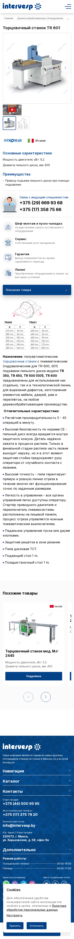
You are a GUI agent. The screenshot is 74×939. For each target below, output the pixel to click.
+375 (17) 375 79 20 (20, 814)
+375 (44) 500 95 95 (21, 803)
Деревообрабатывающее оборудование (40, 18)
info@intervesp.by (19, 825)
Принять (15, 925)
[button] (65, 68)
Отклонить (37, 925)
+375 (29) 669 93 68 (41, 202)
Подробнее (33, 676)
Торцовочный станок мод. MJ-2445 (32, 653)
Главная (8, 18)
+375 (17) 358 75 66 (40, 209)
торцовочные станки (20, 361)
